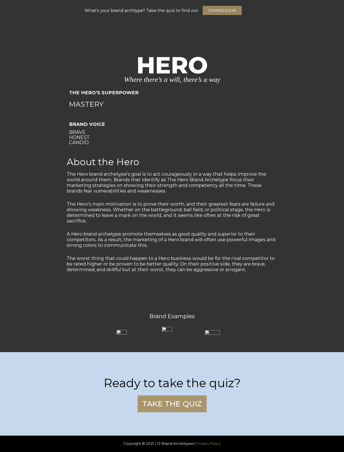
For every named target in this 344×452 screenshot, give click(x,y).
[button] (222, 10)
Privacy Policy (209, 443)
